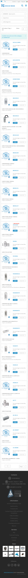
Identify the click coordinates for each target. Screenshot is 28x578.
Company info (14, 508)
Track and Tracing (14, 535)
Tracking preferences (14, 523)
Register (23, 1)
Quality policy (14, 506)
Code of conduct (14, 515)
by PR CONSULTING (21, 574)
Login (19, 1)
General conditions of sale (14, 503)
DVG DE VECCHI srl (9, 572)
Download (14, 537)
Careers (14, 1)
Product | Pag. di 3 (6, 29)
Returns (14, 526)
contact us (6, 37)
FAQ (14, 532)
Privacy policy (14, 518)
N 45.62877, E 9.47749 (15, 487)
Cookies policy (14, 520)
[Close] (25, 36)
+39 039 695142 (15, 478)
